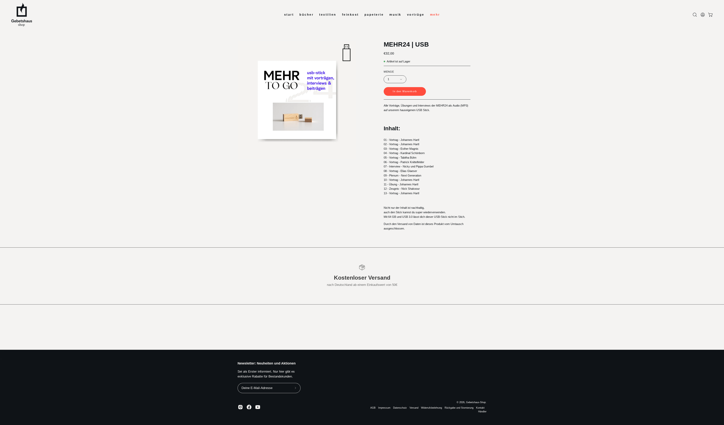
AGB (373, 408)
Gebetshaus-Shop (476, 402)
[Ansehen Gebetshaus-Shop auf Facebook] (249, 407)
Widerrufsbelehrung (431, 408)
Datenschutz (400, 408)
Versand (414, 408)
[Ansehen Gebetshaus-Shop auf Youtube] (258, 407)
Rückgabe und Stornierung (459, 408)
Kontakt (480, 408)
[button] (695, 15)
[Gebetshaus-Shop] (21, 14)
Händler (482, 411)
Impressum (384, 408)
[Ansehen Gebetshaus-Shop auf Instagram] (240, 407)
